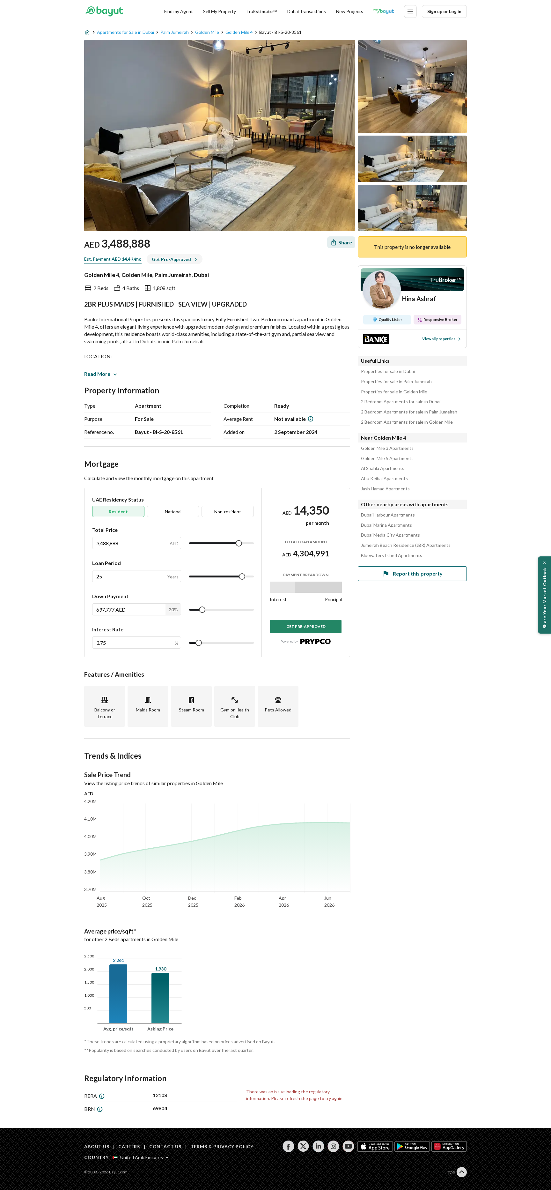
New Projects (349, 11)
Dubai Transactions (306, 11)
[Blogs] (383, 11)
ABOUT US (96, 1146)
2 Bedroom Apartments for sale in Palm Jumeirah (409, 411)
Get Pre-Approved (306, 626)
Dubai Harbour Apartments (388, 514)
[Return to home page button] (104, 11)
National (173, 511)
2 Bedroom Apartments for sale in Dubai (400, 401)
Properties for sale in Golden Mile (394, 391)
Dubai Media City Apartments (390, 535)
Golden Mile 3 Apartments (387, 448)
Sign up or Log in (444, 11)
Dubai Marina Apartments (386, 525)
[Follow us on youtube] (348, 1146)
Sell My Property (219, 11)
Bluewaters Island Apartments (391, 555)
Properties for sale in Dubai (388, 371)
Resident (118, 511)
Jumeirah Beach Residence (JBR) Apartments (406, 545)
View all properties (438, 338)
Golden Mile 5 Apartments (387, 458)
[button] (544, 595)
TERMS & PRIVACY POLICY (222, 1146)
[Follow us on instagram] (333, 1146)
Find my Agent (178, 11)
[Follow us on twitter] (303, 1146)
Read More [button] (97, 374)
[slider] (239, 543)
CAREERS (129, 1146)
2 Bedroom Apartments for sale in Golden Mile (407, 422)
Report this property (418, 573)
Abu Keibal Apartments (384, 478)
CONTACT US (165, 1146)
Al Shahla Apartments (382, 468)
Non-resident (227, 511)
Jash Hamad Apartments (385, 488)
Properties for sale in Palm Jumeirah (396, 381)
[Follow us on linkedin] (318, 1146)
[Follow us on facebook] (288, 1146)
